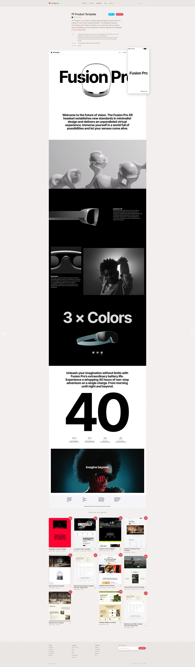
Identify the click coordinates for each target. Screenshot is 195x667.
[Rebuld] (60, 606)
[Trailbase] (110, 606)
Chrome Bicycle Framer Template (134, 587)
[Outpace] (110, 532)
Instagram (97, 649)
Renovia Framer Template (56, 586)
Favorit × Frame (77, 17)
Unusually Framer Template (82, 549)
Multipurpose (88, 43)
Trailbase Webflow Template (107, 622)
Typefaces (51, 653)
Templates (51, 651)
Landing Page (81, 43)
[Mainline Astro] (135, 607)
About (145, 663)
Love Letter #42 (79, 30)
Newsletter (74, 655)
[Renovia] (60, 569)
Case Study (76, 550)
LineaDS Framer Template (106, 585)
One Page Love (55, 3)
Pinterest (97, 653)
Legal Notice (134, 663)
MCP (73, 653)
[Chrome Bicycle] (135, 571)
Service (108, 550)
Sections (51, 649)
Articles (50, 655)
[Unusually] (85, 533)
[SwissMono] (60, 533)
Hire (73, 649)
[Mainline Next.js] (85, 569)
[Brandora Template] (135, 532)
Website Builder (96, 43)
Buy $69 (119, 14)
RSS (96, 655)
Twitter (96, 647)
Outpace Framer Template (107, 549)
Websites (51, 647)
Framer (85, 23)
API (73, 651)
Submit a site (75, 647)
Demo (111, 14)
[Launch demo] (120, 549)
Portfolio (58, 550)
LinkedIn (97, 651)
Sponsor (74, 657)
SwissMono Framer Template (57, 549)
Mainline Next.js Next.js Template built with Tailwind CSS (84, 586)
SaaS (82, 589)
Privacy (140, 663)
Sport (112, 550)
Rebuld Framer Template (56, 623)
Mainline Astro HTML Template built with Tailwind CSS (133, 624)
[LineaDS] (110, 569)
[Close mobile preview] (147, 49)
